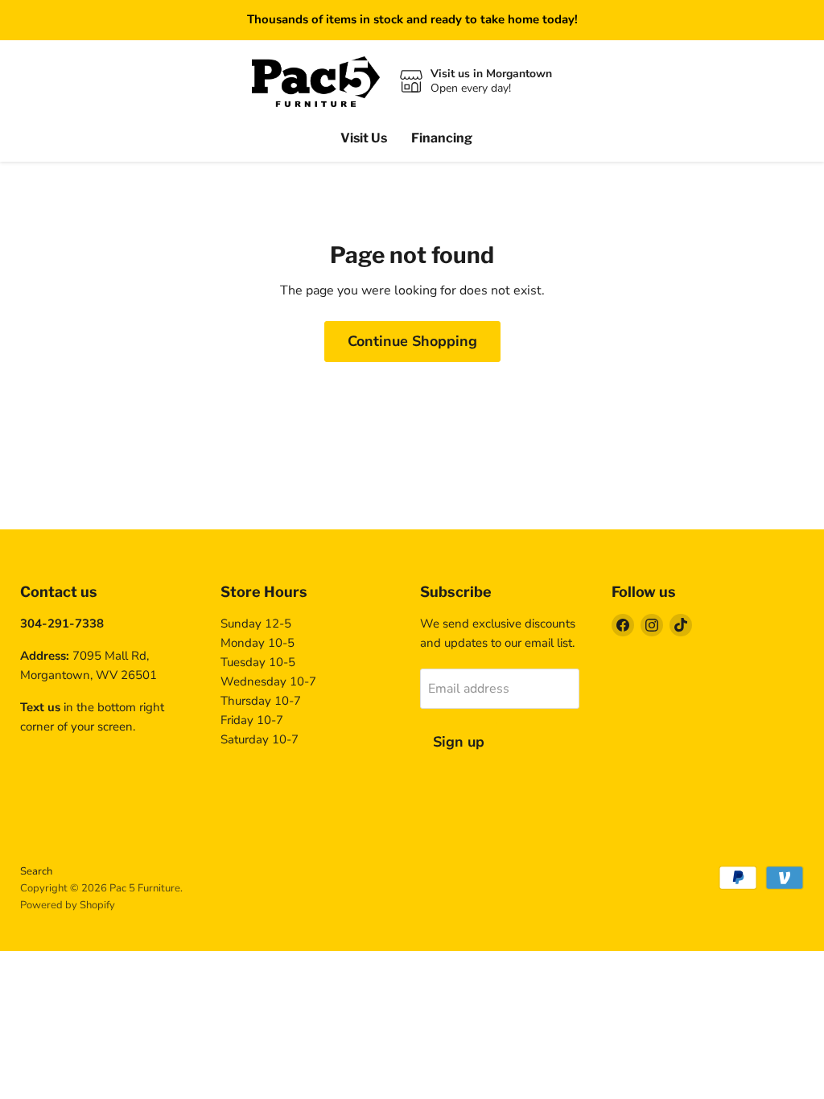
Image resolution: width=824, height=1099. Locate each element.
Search (36, 871)
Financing (441, 138)
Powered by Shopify (67, 905)
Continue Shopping (412, 341)
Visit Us (363, 138)
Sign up (458, 741)
